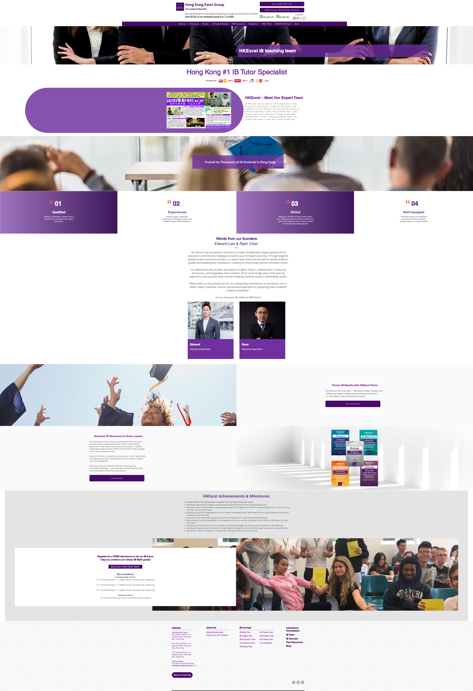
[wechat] (304, 18)
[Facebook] (293, 682)
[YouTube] (298, 682)
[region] (211, 330)
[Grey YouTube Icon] (297, 18)
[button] (283, 24)
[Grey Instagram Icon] (301, 18)
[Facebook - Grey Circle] (294, 18)
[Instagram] (302, 682)
